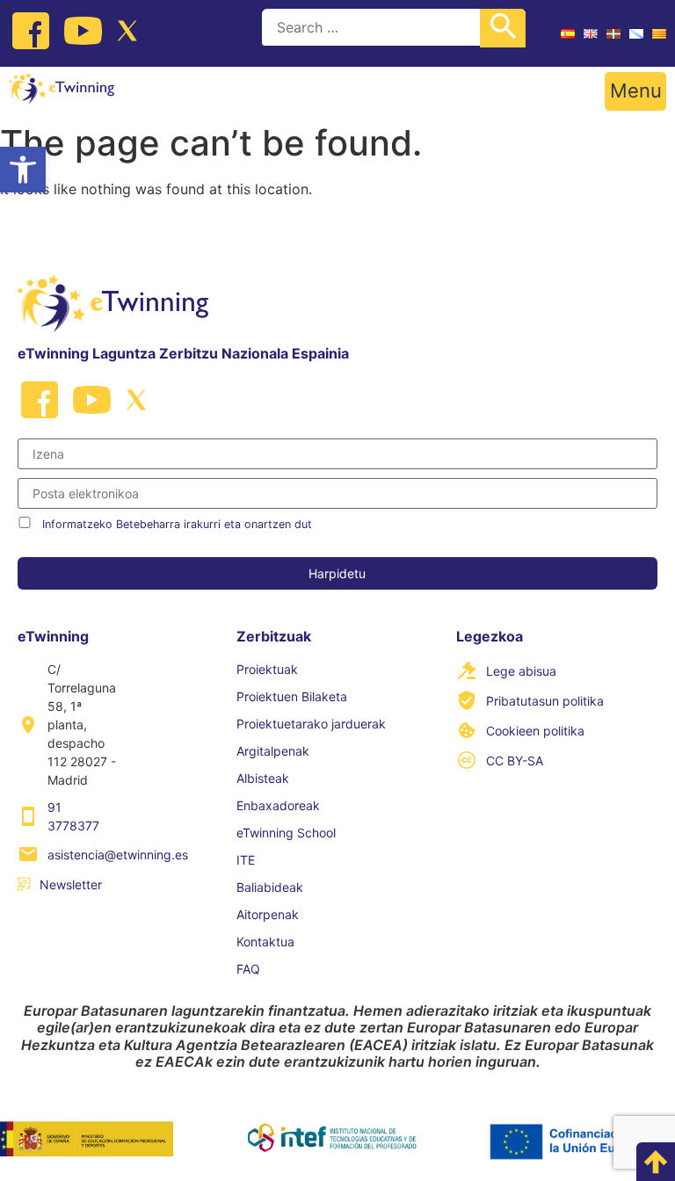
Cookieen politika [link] (535, 730)
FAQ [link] (248, 968)
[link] (23, 169)
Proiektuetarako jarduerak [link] (311, 723)
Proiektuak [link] (267, 669)
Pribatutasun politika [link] (545, 700)
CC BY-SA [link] (514, 760)
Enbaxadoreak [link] (278, 805)
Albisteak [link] (262, 778)
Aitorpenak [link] (267, 914)
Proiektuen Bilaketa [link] (291, 696)
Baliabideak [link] (269, 887)
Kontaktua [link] (265, 941)
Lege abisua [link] (521, 670)
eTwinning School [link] (286, 832)
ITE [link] (245, 859)
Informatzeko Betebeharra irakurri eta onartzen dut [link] (177, 524)
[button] (635, 91)
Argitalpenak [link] (272, 750)
